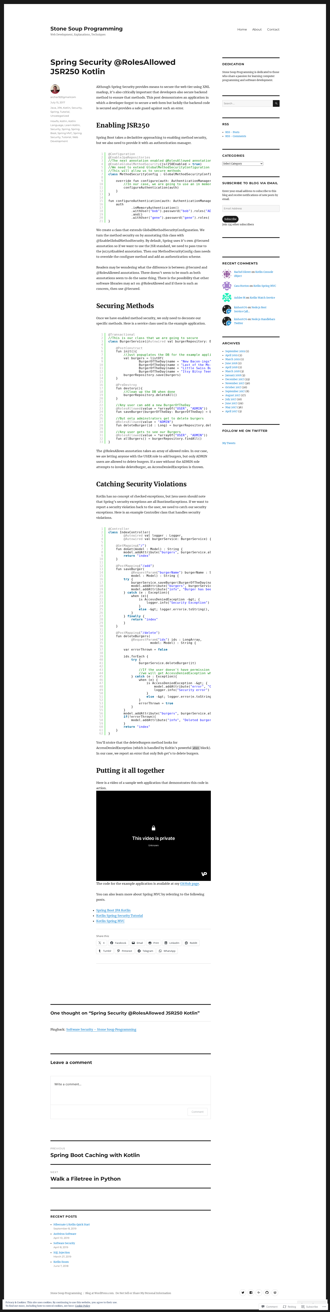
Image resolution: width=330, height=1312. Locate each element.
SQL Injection (61, 1252)
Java (53, 107)
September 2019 (235, 351)
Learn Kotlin (72, 125)
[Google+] (259, 1292)
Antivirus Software (64, 1234)
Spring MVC (64, 133)
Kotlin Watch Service (262, 297)
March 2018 (232, 371)
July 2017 (230, 399)
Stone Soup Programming (86, 28)
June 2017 (231, 403)
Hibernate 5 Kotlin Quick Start (71, 1224)
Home (242, 29)
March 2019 (232, 359)
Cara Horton (241, 286)
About (257, 29)
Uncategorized (59, 115)
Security (77, 107)
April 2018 (231, 367)
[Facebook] (250, 1292)
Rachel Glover (242, 272)
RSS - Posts (232, 132)
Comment (198, 1111)
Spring (54, 111)
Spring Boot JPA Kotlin (113, 910)
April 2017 (231, 411)
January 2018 (233, 375)
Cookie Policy (82, 1305)
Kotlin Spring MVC (110, 921)
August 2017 (232, 395)
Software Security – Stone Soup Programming (101, 1029)
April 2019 (231, 355)
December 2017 (234, 379)
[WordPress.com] (275, 1292)
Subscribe (230, 219)
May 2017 (231, 407)
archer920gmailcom (63, 97)
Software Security (64, 1243)
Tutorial (65, 111)
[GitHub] (267, 1292)
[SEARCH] (276, 103)
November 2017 (234, 383)
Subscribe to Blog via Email (250, 183)
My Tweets (228, 443)
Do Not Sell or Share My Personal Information (143, 1293)
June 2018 (231, 363)
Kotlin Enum (61, 1262)
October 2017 (233, 387)
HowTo (54, 121)
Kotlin (66, 107)
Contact (273, 29)
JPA (59, 107)
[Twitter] (242, 1292)
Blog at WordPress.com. (99, 1293)
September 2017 (235, 391)
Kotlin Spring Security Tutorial (119, 916)
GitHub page (189, 883)
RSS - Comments (235, 136)
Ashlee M (239, 297)
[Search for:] (247, 103)
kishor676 (240, 307)
